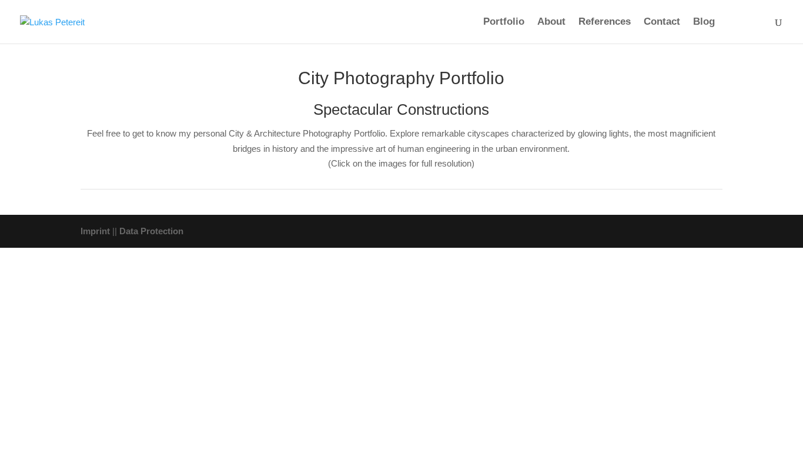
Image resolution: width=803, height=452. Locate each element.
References (604, 22)
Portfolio (503, 22)
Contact (662, 22)
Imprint (95, 231)
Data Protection (151, 231)
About (551, 22)
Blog (704, 22)
